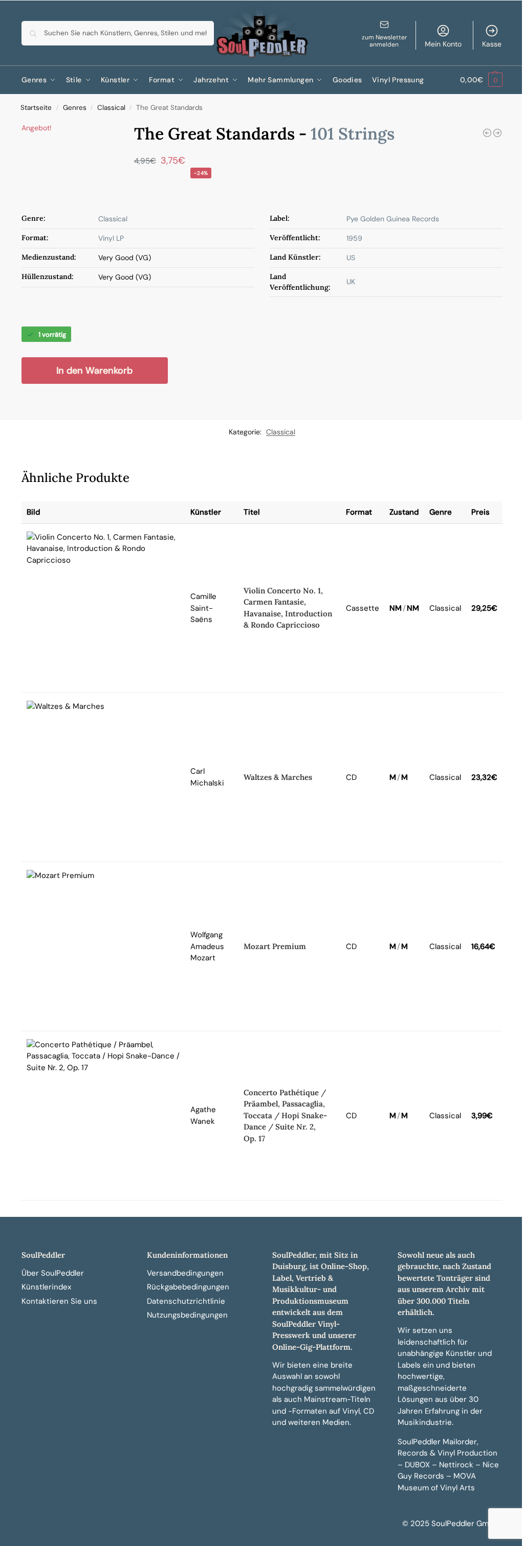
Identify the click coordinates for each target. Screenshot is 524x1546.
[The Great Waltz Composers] (497, 133)
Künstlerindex (46, 1287)
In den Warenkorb (94, 370)
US (350, 257)
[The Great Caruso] (487, 133)
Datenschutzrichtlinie (186, 1301)
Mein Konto (443, 44)
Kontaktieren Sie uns (59, 1301)
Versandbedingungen (185, 1273)
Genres (74, 107)
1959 (354, 238)
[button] (481, 80)
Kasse (491, 44)
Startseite (36, 107)
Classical (111, 107)
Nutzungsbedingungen (187, 1315)
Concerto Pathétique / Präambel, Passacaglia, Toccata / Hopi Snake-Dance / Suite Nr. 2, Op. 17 (285, 1115)
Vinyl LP (111, 238)
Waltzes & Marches (278, 777)
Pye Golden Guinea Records (392, 218)
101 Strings (353, 133)
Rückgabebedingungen (188, 1287)
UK (350, 281)
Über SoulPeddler (52, 1273)
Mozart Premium (275, 946)
